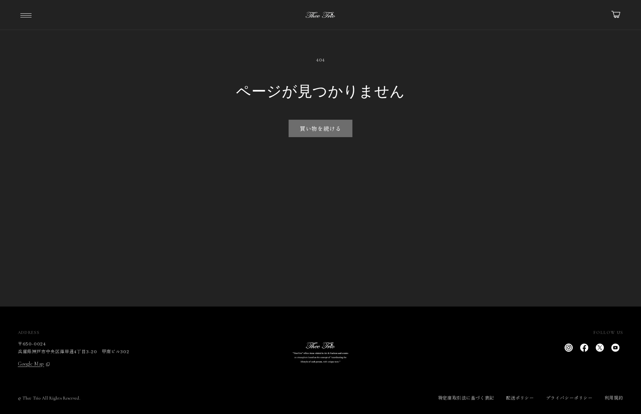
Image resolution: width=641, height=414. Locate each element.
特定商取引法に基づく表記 (466, 397)
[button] (26, 15)
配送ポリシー (520, 397)
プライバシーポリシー (569, 397)
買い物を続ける (320, 128)
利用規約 (614, 397)
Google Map (31, 364)
